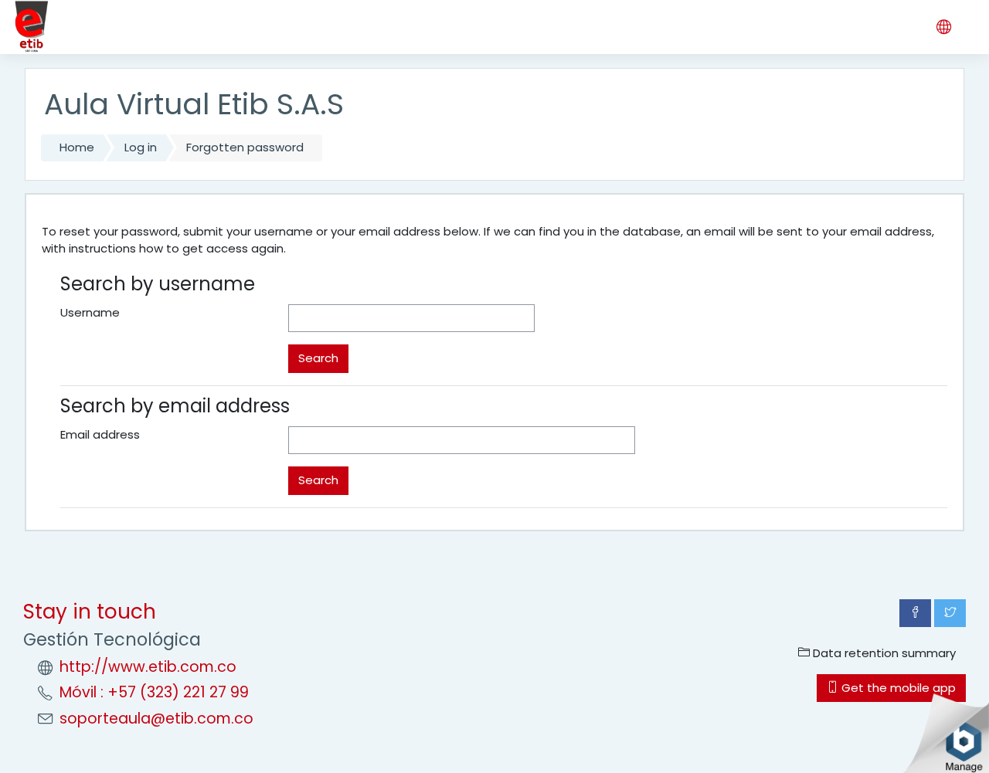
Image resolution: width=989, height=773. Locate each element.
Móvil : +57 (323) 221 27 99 (154, 692)
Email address (100, 434)
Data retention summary (883, 653)
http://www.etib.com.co (147, 666)
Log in (140, 147)
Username (90, 312)
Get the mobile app (897, 688)
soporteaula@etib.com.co (156, 718)
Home (76, 147)
